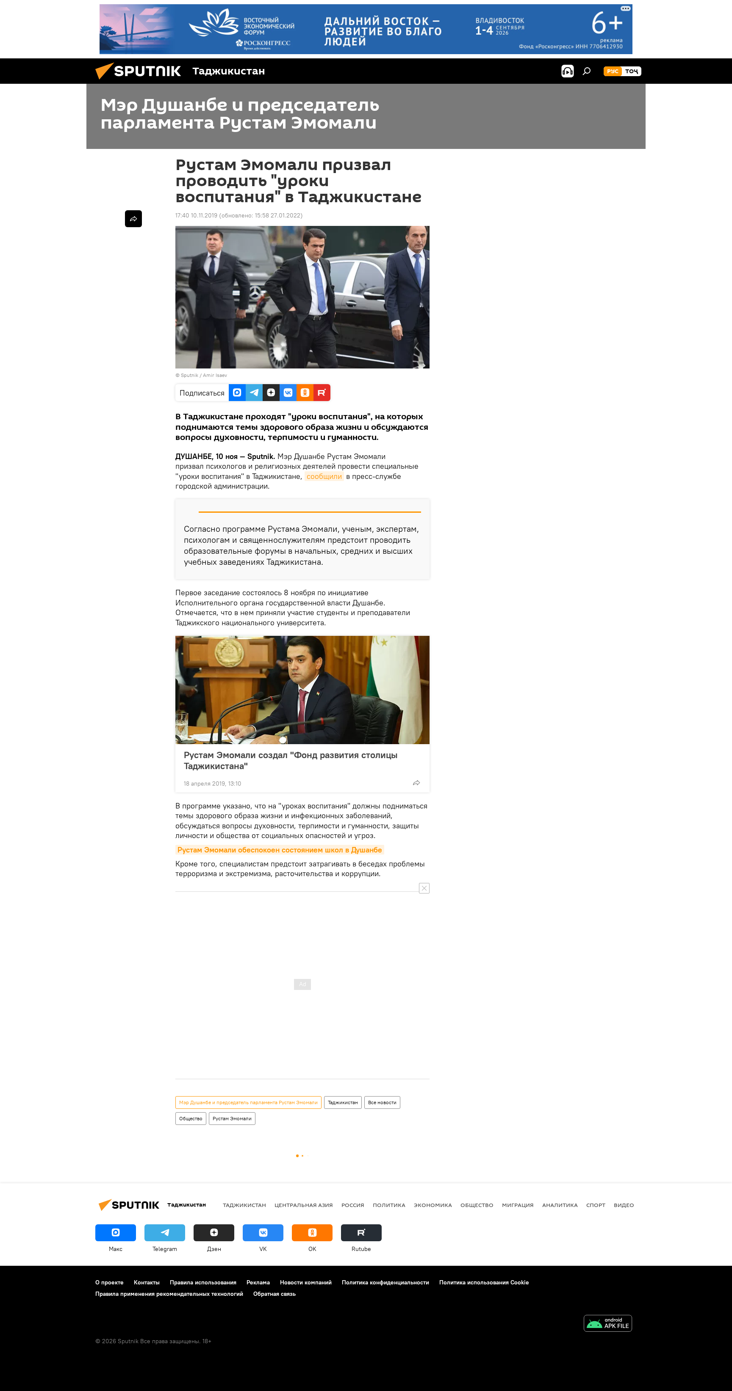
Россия (352, 1205)
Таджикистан (343, 1102)
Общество (190, 1118)
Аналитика (560, 1205)
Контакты (147, 1282)
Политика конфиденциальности (385, 1282)
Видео (624, 1205)
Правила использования (203, 1282)
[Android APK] (608, 1324)
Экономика (433, 1205)
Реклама (258, 1282)
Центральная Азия (303, 1205)
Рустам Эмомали (232, 1118)
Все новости (382, 1102)
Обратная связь (274, 1294)
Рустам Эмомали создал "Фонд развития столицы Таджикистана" (291, 760)
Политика (389, 1205)
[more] (416, 782)
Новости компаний (306, 1282)
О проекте (109, 1282)
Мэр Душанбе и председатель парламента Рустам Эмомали (248, 1102)
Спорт (595, 1205)
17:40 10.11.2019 (196, 215)
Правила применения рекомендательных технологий (169, 1294)
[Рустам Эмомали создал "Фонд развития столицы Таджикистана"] (302, 690)
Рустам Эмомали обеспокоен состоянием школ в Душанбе (279, 850)
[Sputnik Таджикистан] (141, 81)
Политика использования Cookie (484, 1282)
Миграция (518, 1205)
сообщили (324, 476)
